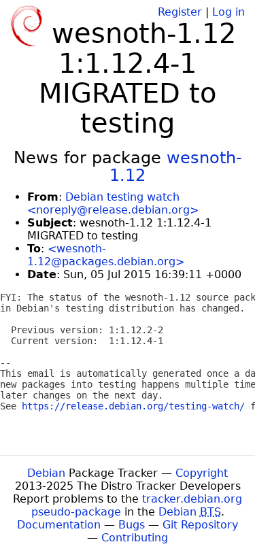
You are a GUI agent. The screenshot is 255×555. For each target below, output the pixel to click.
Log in (228, 11)
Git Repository (200, 524)
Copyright (201, 473)
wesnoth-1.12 (175, 166)
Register (180, 11)
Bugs (131, 524)
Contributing (134, 537)
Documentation (59, 524)
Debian (46, 473)
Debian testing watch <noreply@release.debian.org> (113, 203)
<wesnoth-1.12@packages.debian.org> (105, 255)
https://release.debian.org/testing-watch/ (133, 406)
